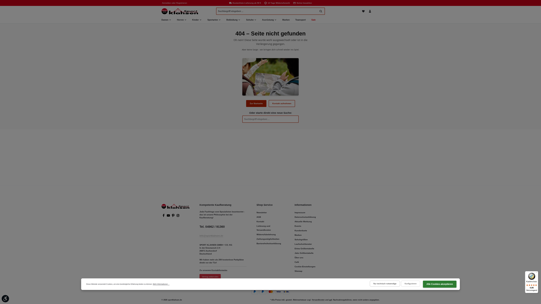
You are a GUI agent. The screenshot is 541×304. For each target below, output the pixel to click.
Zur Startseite (256, 103)
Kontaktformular (219, 270)
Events (298, 226)
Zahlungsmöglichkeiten (268, 239)
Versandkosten (318, 300)
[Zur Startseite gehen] (179, 11)
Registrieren (181, 3)
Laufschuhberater (303, 244)
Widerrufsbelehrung (266, 234)
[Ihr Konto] (370, 11)
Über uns (299, 257)
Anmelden (166, 3)
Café (297, 262)
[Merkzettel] (363, 11)
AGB (259, 217)
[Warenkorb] (376, 11)
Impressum (300, 212)
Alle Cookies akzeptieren (439, 284)
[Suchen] (321, 11)
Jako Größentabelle (304, 253)
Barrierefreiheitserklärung (269, 243)
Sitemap (298, 271)
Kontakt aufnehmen (281, 103)
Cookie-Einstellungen (305, 266)
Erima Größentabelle (304, 248)
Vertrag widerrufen (210, 277)
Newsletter (262, 212)
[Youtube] (168, 216)
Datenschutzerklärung (305, 217)
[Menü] (536, 273)
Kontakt (260, 221)
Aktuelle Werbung (303, 221)
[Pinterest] (173, 216)
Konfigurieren (411, 283)
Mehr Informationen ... (161, 284)
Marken (298, 235)
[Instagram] (177, 216)
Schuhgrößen (301, 239)
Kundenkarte (301, 230)
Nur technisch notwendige (384, 283)
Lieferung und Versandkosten (264, 228)
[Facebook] (164, 216)
